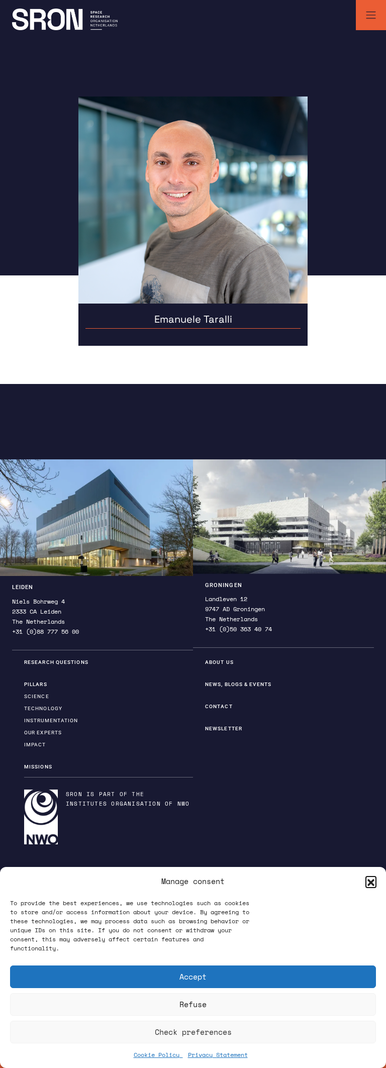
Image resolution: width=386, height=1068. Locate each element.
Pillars (35, 684)
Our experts (43, 732)
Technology (43, 708)
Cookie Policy (158, 1054)
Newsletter (223, 728)
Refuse (193, 1004)
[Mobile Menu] (371, 15)
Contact (219, 706)
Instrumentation (51, 720)
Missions (38, 766)
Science (36, 696)
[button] (371, 882)
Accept (193, 976)
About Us (219, 662)
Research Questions (56, 662)
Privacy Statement (218, 1054)
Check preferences (193, 1031)
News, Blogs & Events (238, 684)
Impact (35, 744)
